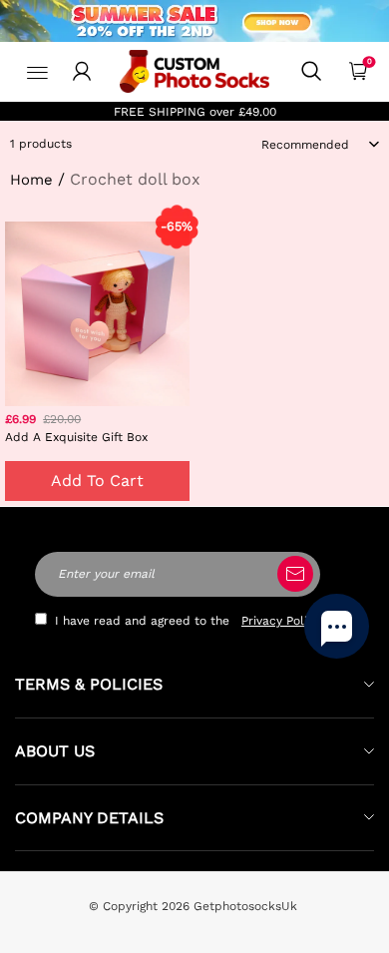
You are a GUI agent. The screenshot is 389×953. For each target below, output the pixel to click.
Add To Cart (97, 480)
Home (31, 180)
